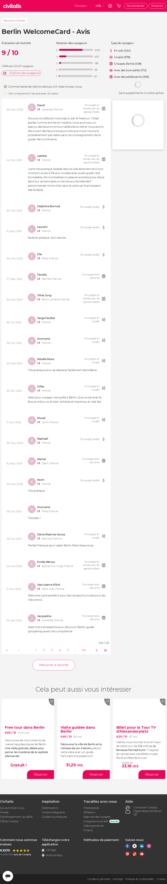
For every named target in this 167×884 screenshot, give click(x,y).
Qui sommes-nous (12, 808)
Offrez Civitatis (9, 821)
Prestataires (91, 808)
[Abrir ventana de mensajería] (8, 876)
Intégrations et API (96, 821)
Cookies (160, 879)
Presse (4, 812)
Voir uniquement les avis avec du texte (33, 93)
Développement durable (16, 816)
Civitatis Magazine (53, 812)
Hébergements (94, 825)
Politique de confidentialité (139, 879)
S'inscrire (157, 5)
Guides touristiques (54, 816)
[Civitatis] (12, 6)
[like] (51, 702)
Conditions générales (98, 879)
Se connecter (135, 5)
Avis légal (118, 879)
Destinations (50, 808)
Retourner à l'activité (14, 20)
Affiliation (89, 812)
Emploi (88, 830)
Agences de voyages (97, 816)
